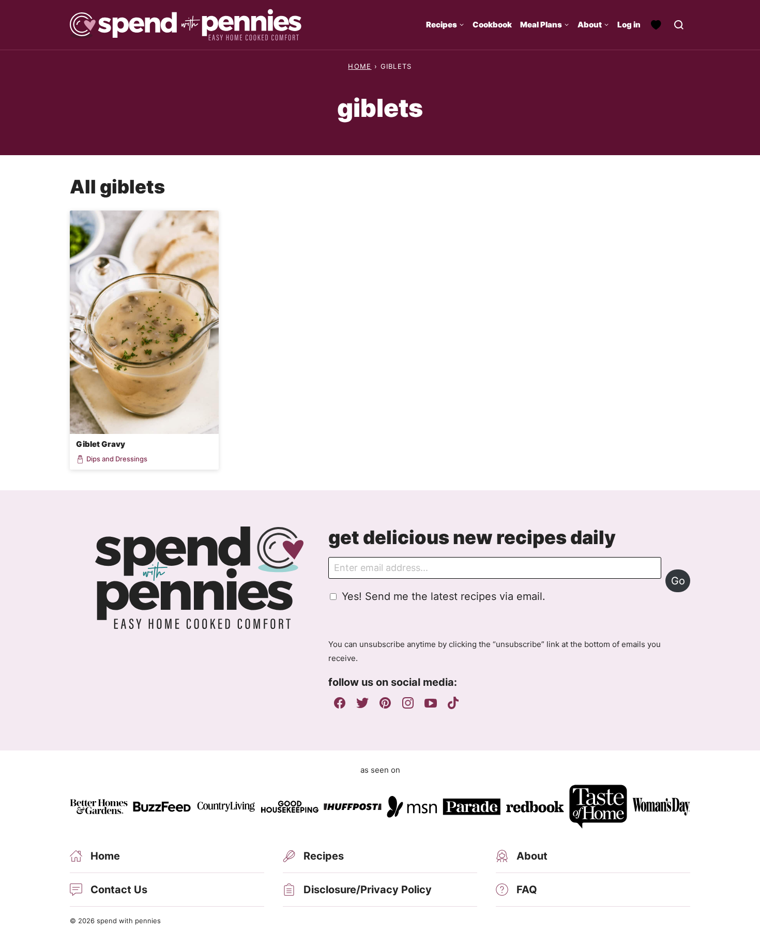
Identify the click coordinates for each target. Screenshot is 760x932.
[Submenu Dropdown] (462, 25)
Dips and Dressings (116, 459)
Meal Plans (541, 24)
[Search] (678, 24)
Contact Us (118, 889)
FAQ (526, 889)
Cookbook (492, 24)
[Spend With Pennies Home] (185, 24)
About (589, 24)
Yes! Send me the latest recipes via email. (443, 596)
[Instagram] (408, 703)
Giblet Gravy (100, 444)
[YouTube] (430, 703)
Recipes (441, 24)
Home (359, 66)
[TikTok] (453, 703)
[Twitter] (362, 703)
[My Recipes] (656, 24)
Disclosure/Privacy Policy (367, 889)
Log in (629, 24)
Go (678, 581)
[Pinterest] (385, 703)
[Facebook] (339, 703)
